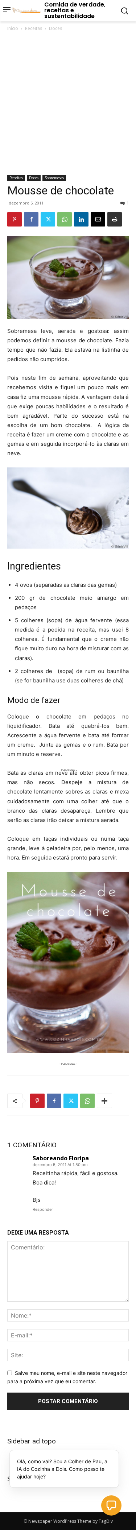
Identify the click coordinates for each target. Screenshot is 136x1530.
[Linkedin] (81, 219)
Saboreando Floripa (61, 1158)
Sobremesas (54, 177)
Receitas (33, 28)
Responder (43, 1209)
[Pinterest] (14, 219)
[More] (104, 1101)
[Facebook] (31, 219)
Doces (55, 28)
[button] (111, 1505)
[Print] (114, 219)
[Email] (98, 219)
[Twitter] (48, 219)
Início (12, 28)
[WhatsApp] (64, 219)
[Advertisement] (68, 103)
